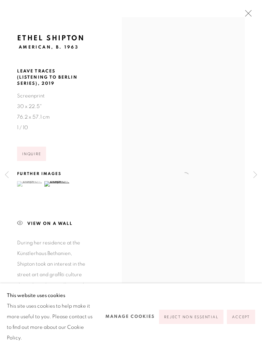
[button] (30, 184)
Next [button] (255, 175)
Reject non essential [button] (191, 317)
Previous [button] (7, 175)
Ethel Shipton (51, 38)
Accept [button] (241, 317)
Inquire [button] (31, 154)
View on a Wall (50, 223)
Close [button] (247, 15)
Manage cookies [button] (130, 316)
